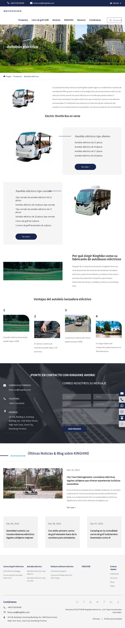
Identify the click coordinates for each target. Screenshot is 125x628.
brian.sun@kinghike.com (43, 3)
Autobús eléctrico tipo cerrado (34, 191)
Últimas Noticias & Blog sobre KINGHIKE (58, 453)
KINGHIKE (68, 20)
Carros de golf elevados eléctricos (13, 576)
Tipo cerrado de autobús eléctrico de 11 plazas (34, 199)
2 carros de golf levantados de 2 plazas (33, 225)
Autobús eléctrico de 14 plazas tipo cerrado (35, 204)
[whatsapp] (122, 406)
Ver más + (85, 167)
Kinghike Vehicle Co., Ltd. (95, 609)
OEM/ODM (86, 566)
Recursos (81, 20)
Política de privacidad (113, 619)
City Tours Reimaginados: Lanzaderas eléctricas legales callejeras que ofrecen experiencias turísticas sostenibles (93, 480)
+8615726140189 (17, 3)
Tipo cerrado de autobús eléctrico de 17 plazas (34, 211)
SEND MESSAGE (74, 429)
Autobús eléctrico (31, 76)
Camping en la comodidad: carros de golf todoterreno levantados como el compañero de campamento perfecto (104, 534)
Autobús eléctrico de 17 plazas (88, 151)
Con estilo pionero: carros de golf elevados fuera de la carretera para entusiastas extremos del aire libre (62, 534)
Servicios (56, 20)
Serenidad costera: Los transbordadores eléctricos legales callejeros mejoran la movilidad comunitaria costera (20, 534)
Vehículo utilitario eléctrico (62, 566)
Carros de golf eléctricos (13, 566)
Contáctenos (95, 20)
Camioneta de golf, (59, 571)
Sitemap (96, 619)
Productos (23, 20)
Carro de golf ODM (40, 20)
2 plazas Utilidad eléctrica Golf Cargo (61, 576)
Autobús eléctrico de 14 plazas (88, 146)
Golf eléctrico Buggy (11, 571)
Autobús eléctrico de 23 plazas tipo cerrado (35, 216)
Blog (112, 582)
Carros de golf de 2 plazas (27, 221)
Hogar (8, 76)
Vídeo (112, 586)
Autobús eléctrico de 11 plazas (88, 142)
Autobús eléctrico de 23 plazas (88, 155)
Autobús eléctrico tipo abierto (92, 136)
